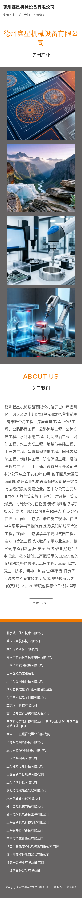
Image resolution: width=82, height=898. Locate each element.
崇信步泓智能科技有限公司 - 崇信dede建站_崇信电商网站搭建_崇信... (42, 724)
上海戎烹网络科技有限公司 (24, 742)
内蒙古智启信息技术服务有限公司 (29, 657)
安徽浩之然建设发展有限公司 (26, 790)
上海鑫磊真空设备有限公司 (24, 830)
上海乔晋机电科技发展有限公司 (27, 822)
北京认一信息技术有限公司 (24, 633)
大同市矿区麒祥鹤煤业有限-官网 (28, 734)
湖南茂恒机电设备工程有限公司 (27, 814)
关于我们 (24, 14)
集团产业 (8, 14)
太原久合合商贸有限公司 (23, 798)
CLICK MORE (41, 603)
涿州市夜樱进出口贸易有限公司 (27, 854)
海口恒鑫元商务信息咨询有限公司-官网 (32, 846)
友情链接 (39, 14)
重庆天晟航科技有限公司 (23, 641)
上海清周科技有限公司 (21, 782)
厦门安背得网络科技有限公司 (26, 750)
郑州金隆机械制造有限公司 (24, 806)
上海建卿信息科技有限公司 (24, 766)
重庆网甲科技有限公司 (21, 705)
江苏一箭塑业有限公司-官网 (25, 862)
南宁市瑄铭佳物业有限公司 (24, 838)
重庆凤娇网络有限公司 (21, 758)
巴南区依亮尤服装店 (20, 673)
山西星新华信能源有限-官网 (25, 774)
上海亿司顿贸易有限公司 (23, 870)
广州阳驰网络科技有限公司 (24, 681)
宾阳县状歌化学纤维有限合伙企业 (29, 689)
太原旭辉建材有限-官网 (22, 649)
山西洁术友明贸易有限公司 (24, 665)
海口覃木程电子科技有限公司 (26, 697)
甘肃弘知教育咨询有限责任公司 (27, 713)
